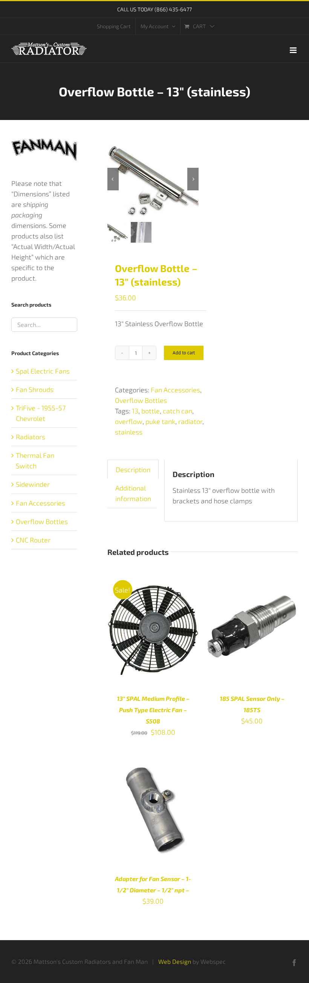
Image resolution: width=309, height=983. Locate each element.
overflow (128, 421)
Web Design (174, 961)
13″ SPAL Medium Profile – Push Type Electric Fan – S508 (153, 710)
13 (135, 411)
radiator (190, 421)
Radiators (30, 437)
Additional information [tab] (133, 493)
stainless (128, 432)
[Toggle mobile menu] (294, 50)
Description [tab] (133, 469)
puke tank (160, 421)
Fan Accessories (175, 390)
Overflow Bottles (141, 400)
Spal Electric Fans (43, 371)
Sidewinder (33, 484)
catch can (177, 411)
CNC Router (33, 540)
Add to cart (184, 352)
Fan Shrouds (35, 389)
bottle (150, 411)
